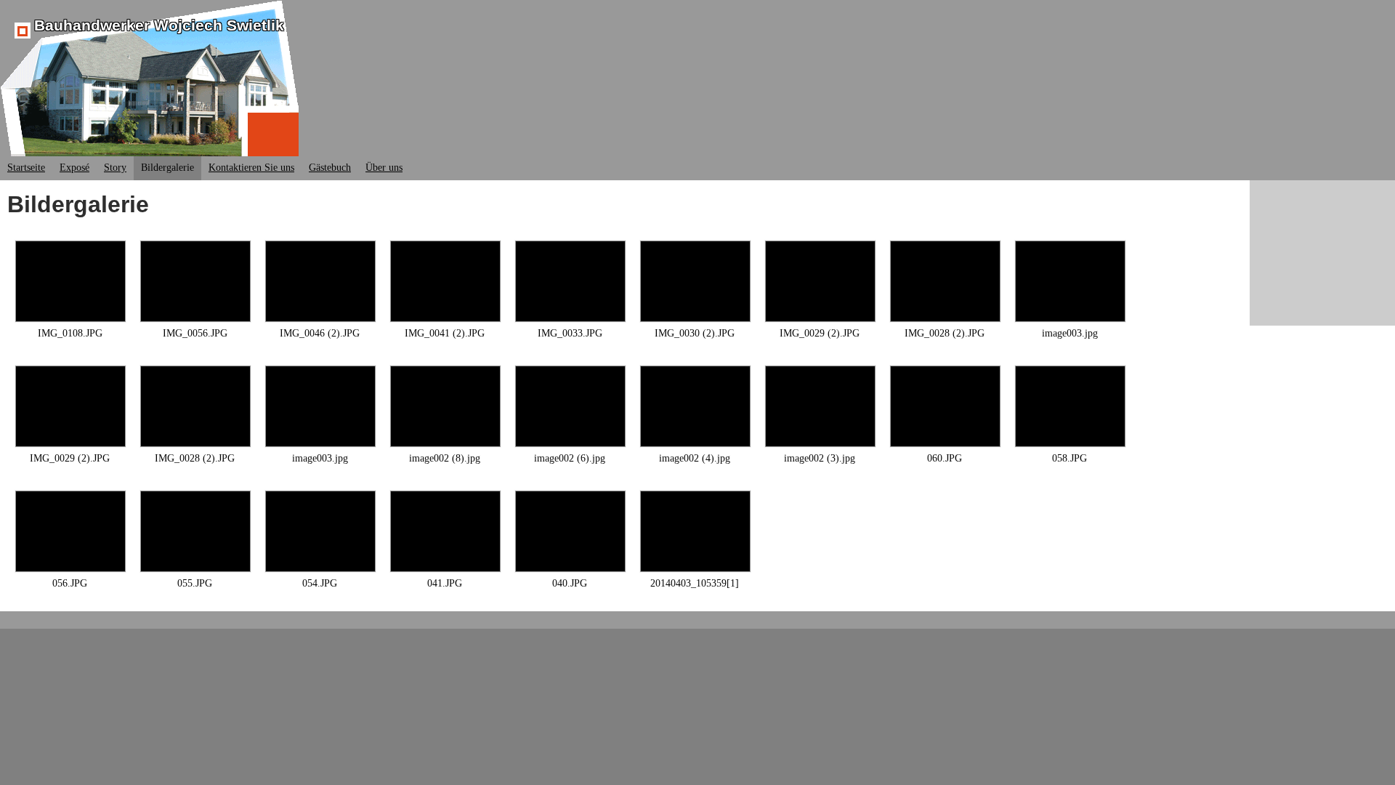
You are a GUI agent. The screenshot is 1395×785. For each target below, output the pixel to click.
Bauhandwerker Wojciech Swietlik (159, 25)
